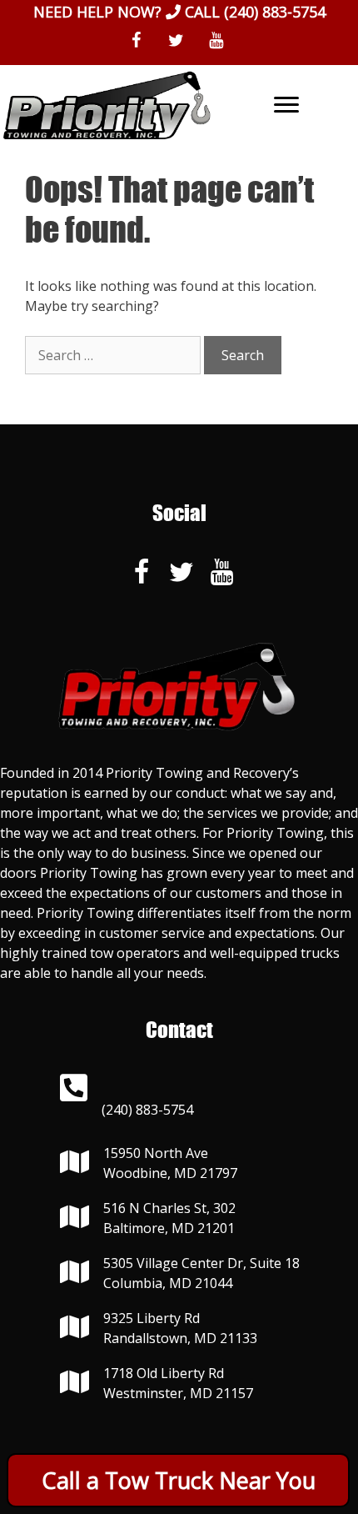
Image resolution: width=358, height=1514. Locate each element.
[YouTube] (215, 40)
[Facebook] (135, 40)
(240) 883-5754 (275, 12)
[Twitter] (175, 40)
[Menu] (286, 105)
